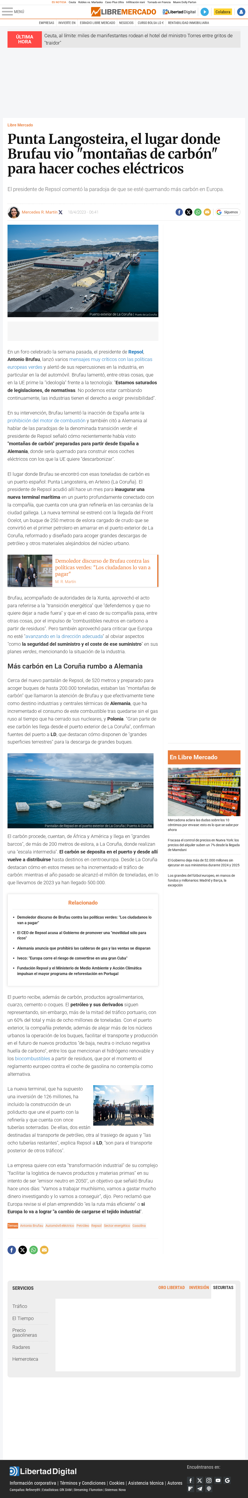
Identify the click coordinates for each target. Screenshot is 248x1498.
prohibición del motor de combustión (46, 420)
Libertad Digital (98, 1471)
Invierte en (67, 23)
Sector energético (117, 1226)
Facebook (190, 1480)
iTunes (208, 1488)
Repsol (135, 352)
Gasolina (139, 1226)
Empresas (46, 23)
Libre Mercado (20, 125)
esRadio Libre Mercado (97, 23)
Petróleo (83, 1226)
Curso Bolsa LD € (151, 23)
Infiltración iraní (135, 2)
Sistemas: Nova (115, 1490)
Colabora (223, 11)
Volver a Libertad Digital (179, 12)
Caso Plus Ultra (114, 2)
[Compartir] (179, 212)
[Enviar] (198, 212)
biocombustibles (32, 1058)
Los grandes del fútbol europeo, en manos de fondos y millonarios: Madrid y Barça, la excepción (201, 880)
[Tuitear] (188, 212)
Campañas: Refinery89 (25, 1490)
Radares (21, 1347)
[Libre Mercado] (123, 11)
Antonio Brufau (31, 1226)
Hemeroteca (25, 1359)
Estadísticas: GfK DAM (57, 1490)
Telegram (199, 1488)
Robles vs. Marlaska (90, 2)
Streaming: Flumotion (88, 1490)
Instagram (208, 1480)
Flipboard (190, 1488)
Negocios (126, 23)
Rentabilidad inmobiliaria (188, 23)
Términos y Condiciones (83, 1483)
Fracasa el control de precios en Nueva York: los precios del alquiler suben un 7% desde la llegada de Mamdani (204, 845)
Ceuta (72, 2)
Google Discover (227, 1480)
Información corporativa (33, 1483)
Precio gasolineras (24, 1333)
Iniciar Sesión (241, 12)
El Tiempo (23, 1318)
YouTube (218, 1480)
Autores (174, 1483)
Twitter (199, 1480)
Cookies (116, 1483)
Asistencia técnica (146, 1483)
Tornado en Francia (158, 2)
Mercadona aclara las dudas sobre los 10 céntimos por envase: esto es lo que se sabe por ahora (203, 825)
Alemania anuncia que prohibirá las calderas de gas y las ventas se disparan (83, 948)
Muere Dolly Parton (184, 2)
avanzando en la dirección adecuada (64, 636)
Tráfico (19, 1306)
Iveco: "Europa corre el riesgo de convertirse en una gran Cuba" (72, 958)
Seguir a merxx (60, 212)
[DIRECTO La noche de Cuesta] (205, 12)
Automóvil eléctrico (60, 1226)
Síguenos (231, 212)
